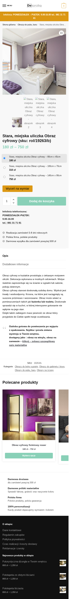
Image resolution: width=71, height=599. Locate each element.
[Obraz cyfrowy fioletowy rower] (28, 414)
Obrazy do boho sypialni (26, 366)
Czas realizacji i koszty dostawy (19, 543)
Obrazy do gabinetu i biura (51, 366)
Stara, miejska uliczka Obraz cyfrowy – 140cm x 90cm (35, 175)
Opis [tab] (5, 255)
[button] (61, 32)
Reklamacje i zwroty (13, 548)
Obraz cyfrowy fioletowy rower (29, 445)
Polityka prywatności (13, 539)
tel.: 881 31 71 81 (11, 222)
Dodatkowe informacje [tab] (15, 264)
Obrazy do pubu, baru (27, 25)
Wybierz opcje (29, 455)
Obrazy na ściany (45, 370)
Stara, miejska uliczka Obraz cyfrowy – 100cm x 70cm (35, 166)
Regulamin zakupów (13, 534)
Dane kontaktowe (11, 530)
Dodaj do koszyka (41, 201)
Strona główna (9, 25)
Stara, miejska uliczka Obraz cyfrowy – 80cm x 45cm (34, 156)
